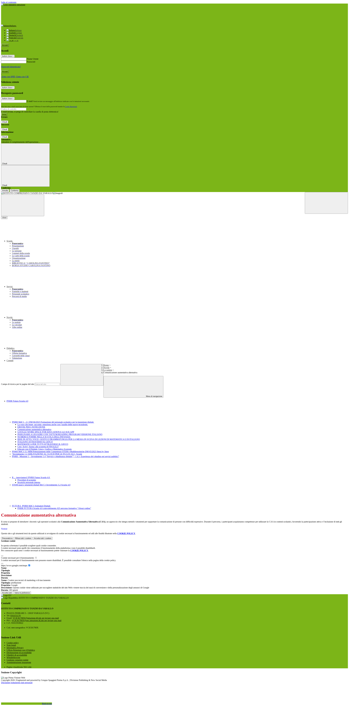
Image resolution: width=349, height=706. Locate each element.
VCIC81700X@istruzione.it (36, 618)
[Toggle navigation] (22, 205)
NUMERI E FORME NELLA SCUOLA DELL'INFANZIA (43, 437)
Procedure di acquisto (26, 480)
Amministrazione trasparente (19, 662)
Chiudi (4, 122)
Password (31, 62)
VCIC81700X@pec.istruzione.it (36, 620)
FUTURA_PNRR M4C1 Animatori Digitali (31, 506)
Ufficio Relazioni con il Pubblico (21, 650)
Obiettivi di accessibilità (17, 655)
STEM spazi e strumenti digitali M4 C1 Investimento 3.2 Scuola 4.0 (41, 485)
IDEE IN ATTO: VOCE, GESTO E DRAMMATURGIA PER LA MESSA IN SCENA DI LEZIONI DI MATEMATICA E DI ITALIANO (78, 439)
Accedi (5, 45)
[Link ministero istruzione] (13, 5)
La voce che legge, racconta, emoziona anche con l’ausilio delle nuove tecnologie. (52, 424)
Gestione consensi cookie (17, 660)
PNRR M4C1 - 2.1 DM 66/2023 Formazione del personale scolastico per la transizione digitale (53, 422)
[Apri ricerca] (326, 203)
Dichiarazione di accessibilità (19, 652)
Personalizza (7, 538)
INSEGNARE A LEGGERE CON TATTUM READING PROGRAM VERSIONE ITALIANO (59, 434)
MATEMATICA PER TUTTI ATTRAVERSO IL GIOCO (42, 444)
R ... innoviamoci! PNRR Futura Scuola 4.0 (31, 477)
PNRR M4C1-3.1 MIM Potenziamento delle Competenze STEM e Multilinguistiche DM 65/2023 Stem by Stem (60, 451)
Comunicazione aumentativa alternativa (34, 429)
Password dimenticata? (11, 67)
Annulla (5, 191)
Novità (106, 367)
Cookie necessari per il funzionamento (17, 558)
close (4, 218)
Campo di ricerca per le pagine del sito (17, 384)
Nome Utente (32, 59)
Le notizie (107, 370)
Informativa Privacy (15, 647)
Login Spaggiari (71, 106)
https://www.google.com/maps (14, 565)
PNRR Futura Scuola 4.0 (17, 401)
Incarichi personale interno (28, 482)
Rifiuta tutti (23, 538)
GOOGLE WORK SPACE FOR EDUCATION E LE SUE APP (45, 432)
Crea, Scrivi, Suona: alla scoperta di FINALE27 (38, 446)
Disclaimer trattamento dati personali (16, 682)
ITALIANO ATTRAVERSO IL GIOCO (35, 442)
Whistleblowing (13, 657)
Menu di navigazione (153, 396)
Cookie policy (13, 643)
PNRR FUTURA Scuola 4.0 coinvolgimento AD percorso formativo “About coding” (54, 508)
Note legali (11, 645)
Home (106, 365)
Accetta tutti (42, 538)
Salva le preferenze (22, 593)
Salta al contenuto (8, 2)
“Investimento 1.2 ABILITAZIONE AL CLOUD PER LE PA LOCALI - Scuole (47, 454)
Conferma (14, 191)
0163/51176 (15, 615)
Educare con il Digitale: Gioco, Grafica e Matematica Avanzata (44, 449)
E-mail (30, 101)
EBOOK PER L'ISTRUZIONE (31, 427)
